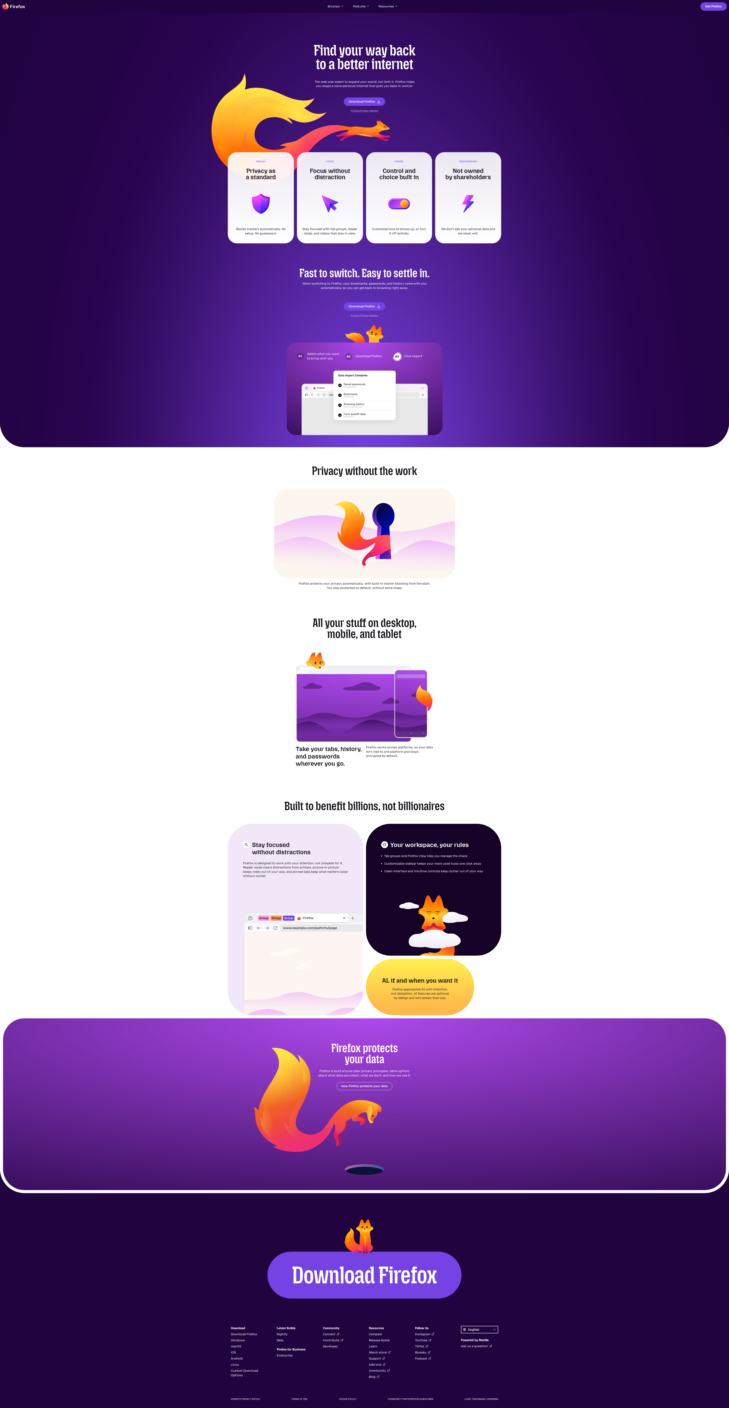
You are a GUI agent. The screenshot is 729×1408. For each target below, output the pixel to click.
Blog (372, 1377)
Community (377, 1370)
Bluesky (421, 1352)
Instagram (422, 1334)
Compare (375, 1334)
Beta (280, 1340)
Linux (235, 1364)
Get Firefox (713, 6)
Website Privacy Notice (245, 1399)
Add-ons (375, 1364)
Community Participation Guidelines (410, 1399)
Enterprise (285, 1355)
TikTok (419, 1346)
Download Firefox (362, 101)
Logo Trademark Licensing (481, 1399)
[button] (335, 6)
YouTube (421, 1340)
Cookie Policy (348, 1399)
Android (237, 1358)
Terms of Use (299, 1399)
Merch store (378, 1352)
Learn (373, 1346)
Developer (330, 1346)
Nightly (282, 1334)
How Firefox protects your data (364, 1086)
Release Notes (379, 1340)
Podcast (421, 1358)
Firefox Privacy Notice (364, 110)
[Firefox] (13, 6)
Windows (238, 1340)
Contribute (331, 1340)
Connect (329, 1334)
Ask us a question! (474, 1346)
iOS (233, 1352)
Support (375, 1358)
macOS (236, 1346)
